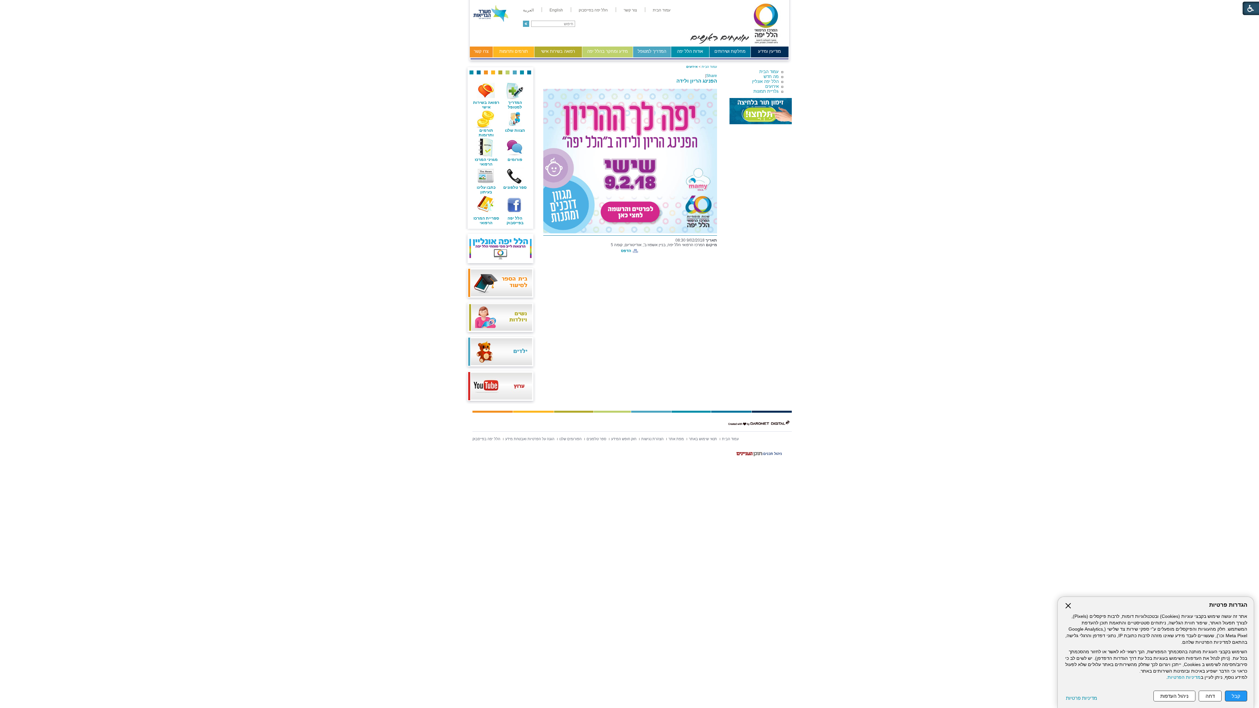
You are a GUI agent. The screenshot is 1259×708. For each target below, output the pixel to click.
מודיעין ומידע (769, 51)
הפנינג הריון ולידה (696, 81)
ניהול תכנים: (772, 454)
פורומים (515, 159)
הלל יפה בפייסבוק (515, 220)
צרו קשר (481, 51)
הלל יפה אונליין (765, 81)
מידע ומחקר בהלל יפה (607, 51)
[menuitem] (661, 10)
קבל (1236, 696)
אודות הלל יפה (690, 51)
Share (711, 75)
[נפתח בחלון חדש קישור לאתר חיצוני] (760, 111)
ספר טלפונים (515, 187)
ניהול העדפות (1174, 696)
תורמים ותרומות (513, 51)
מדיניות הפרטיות (1184, 677)
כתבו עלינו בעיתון (486, 189)
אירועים (772, 86)
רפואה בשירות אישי (558, 51)
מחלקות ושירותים (730, 51)
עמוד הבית (769, 71)
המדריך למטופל (652, 51)
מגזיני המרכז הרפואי (486, 162)
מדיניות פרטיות (1081, 698)
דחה (1210, 696)
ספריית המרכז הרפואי (486, 220)
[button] (526, 24)
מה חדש (771, 76)
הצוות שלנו (515, 130)
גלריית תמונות (766, 91)
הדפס (626, 250)
